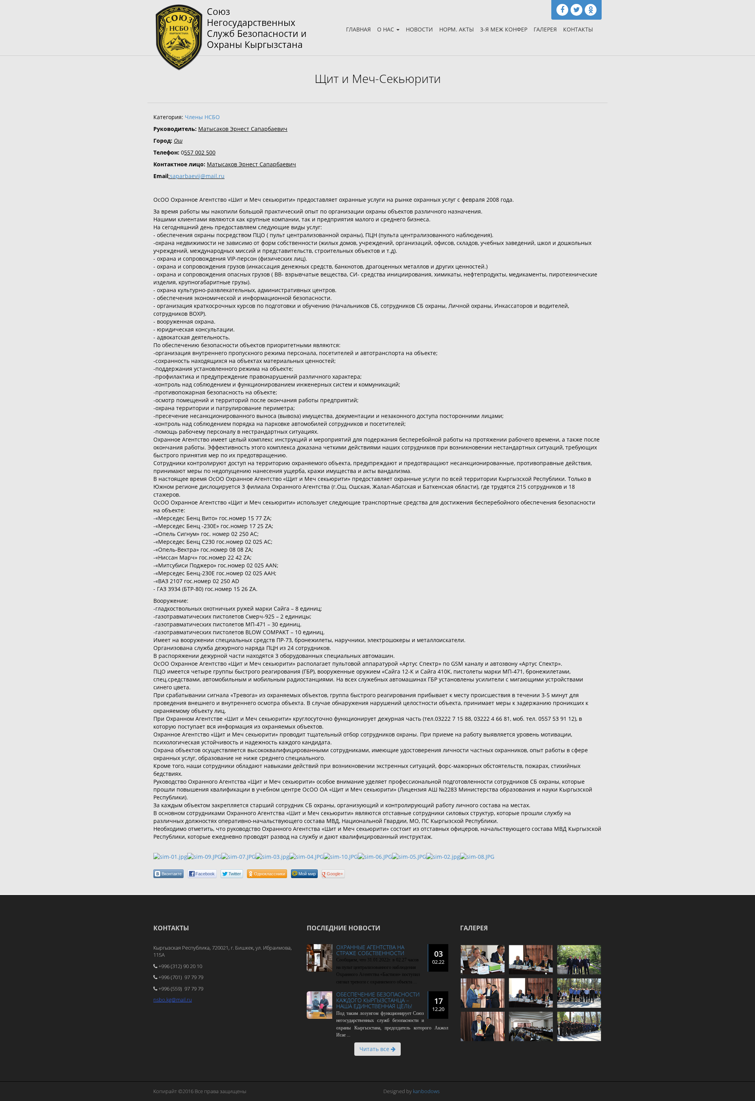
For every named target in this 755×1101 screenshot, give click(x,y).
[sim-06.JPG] (375, 856)
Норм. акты (456, 29)
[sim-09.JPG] (204, 856)
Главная (358, 29)
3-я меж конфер (503, 29)
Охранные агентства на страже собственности (370, 950)
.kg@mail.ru (178, 999)
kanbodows (426, 1091)
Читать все (375, 1049)
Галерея (545, 29)
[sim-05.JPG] (409, 856)
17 (438, 1004)
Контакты (578, 29)
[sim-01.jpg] (170, 856)
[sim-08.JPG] (477, 856)
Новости (419, 29)
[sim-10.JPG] (341, 856)
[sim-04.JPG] (306, 856)
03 (438, 956)
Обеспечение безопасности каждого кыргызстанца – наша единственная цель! (378, 1000)
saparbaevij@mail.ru (197, 176)
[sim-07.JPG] (238, 856)
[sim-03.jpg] (272, 856)
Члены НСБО (202, 117)
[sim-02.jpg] (443, 856)
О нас (386, 29)
